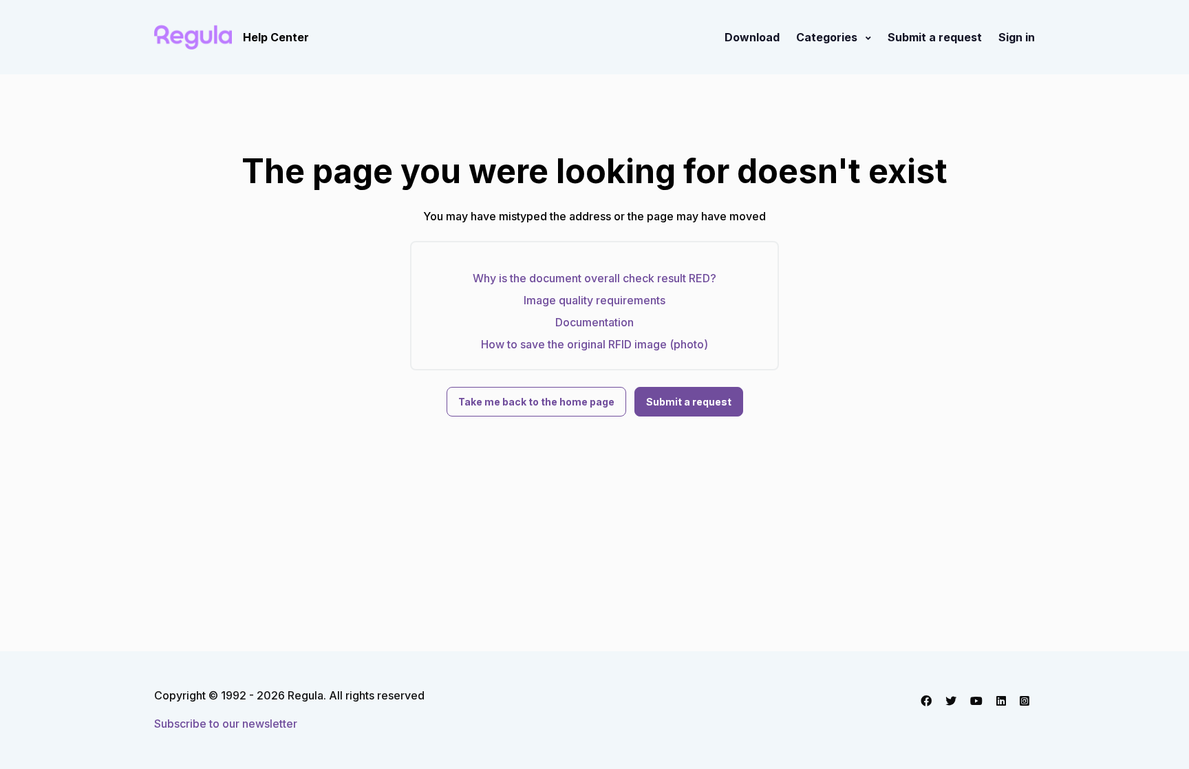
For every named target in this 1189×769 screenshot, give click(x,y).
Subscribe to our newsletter (225, 723)
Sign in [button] (1016, 37)
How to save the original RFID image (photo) (594, 344)
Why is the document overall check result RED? (594, 278)
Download (752, 37)
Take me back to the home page (536, 402)
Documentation (594, 322)
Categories (828, 37)
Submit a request (935, 37)
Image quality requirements (594, 300)
